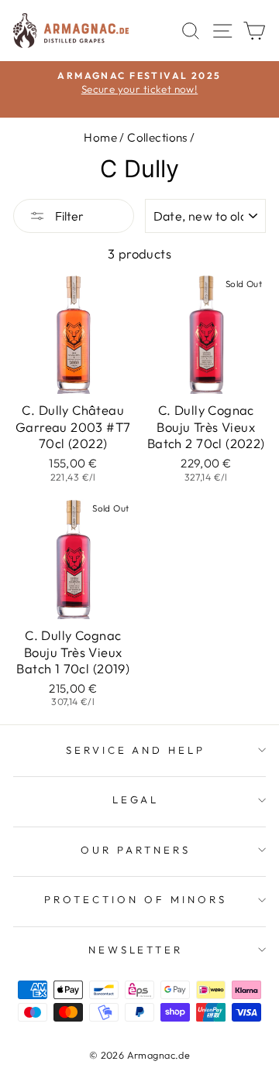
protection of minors (135, 899)
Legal (136, 799)
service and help (136, 750)
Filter (68, 216)
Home (100, 137)
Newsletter (136, 949)
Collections (157, 137)
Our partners (136, 850)
